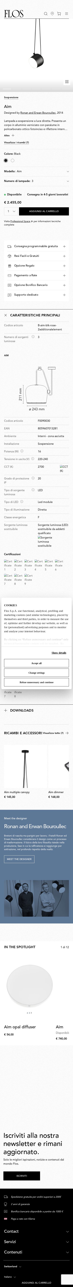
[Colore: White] (12, 160)
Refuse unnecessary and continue (36, 682)
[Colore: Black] (5, 160)
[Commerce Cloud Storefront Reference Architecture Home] (13, 13)
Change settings (37, 673)
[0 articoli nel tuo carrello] (59, 13)
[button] (45, 13)
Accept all (36, 663)
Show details (59, 652)
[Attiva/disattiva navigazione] (66, 14)
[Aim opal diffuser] (29, 988)
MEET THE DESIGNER (19, 859)
